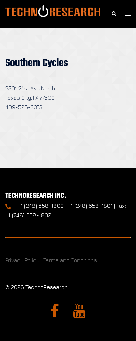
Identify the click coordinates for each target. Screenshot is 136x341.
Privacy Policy (22, 260)
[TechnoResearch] (52, 13)
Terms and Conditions (70, 260)
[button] (113, 14)
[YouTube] (79, 314)
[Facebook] (55, 314)
